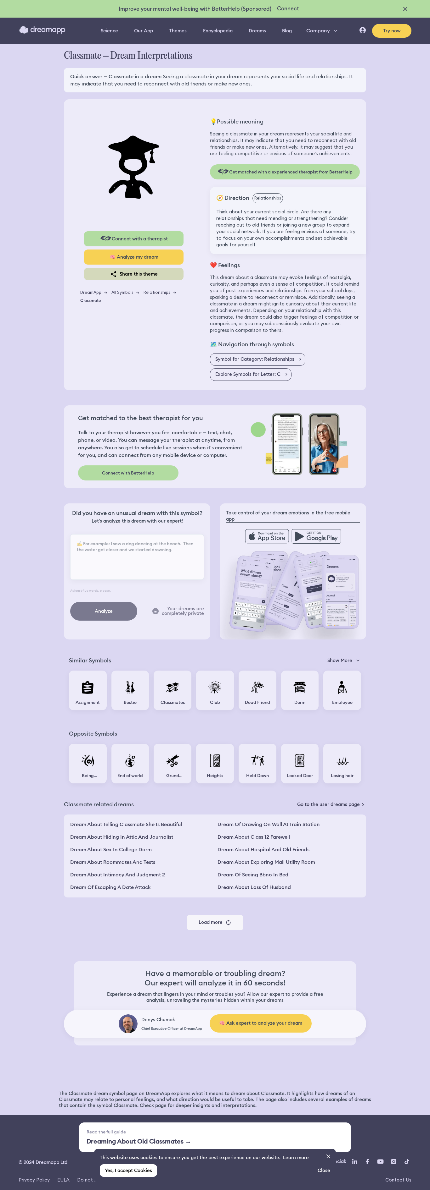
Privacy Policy (34, 1180)
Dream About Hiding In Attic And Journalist (121, 837)
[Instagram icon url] (393, 1161)
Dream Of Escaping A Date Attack (110, 887)
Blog (287, 31)
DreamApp (90, 292)
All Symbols (122, 292)
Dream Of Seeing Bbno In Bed (253, 874)
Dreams (257, 31)
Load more (211, 922)
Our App (143, 31)
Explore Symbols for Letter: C (247, 374)
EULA (63, 1180)
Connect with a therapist (140, 239)
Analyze (104, 611)
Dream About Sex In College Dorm (111, 849)
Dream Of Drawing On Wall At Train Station (269, 824)
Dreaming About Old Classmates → (139, 1141)
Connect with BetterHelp (128, 473)
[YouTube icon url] (380, 1161)
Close (324, 1170)
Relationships (157, 292)
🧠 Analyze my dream (134, 257)
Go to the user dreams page (328, 804)
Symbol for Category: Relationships (254, 359)
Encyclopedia (218, 31)
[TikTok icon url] (406, 1161)
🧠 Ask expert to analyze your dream (260, 1023)
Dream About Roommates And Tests (112, 862)
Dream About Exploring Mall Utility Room (266, 862)
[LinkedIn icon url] (355, 1161)
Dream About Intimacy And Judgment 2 (117, 874)
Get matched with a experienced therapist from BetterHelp (291, 172)
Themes (178, 31)
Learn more (296, 1157)
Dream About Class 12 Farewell (254, 837)
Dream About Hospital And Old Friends (263, 849)
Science (109, 31)
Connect (288, 8)
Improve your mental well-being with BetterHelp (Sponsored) (195, 8)
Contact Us (398, 1180)
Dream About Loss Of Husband (254, 887)
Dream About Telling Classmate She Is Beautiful (126, 824)
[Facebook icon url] (367, 1161)
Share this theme (139, 274)
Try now (392, 31)
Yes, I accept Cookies (128, 1170)
